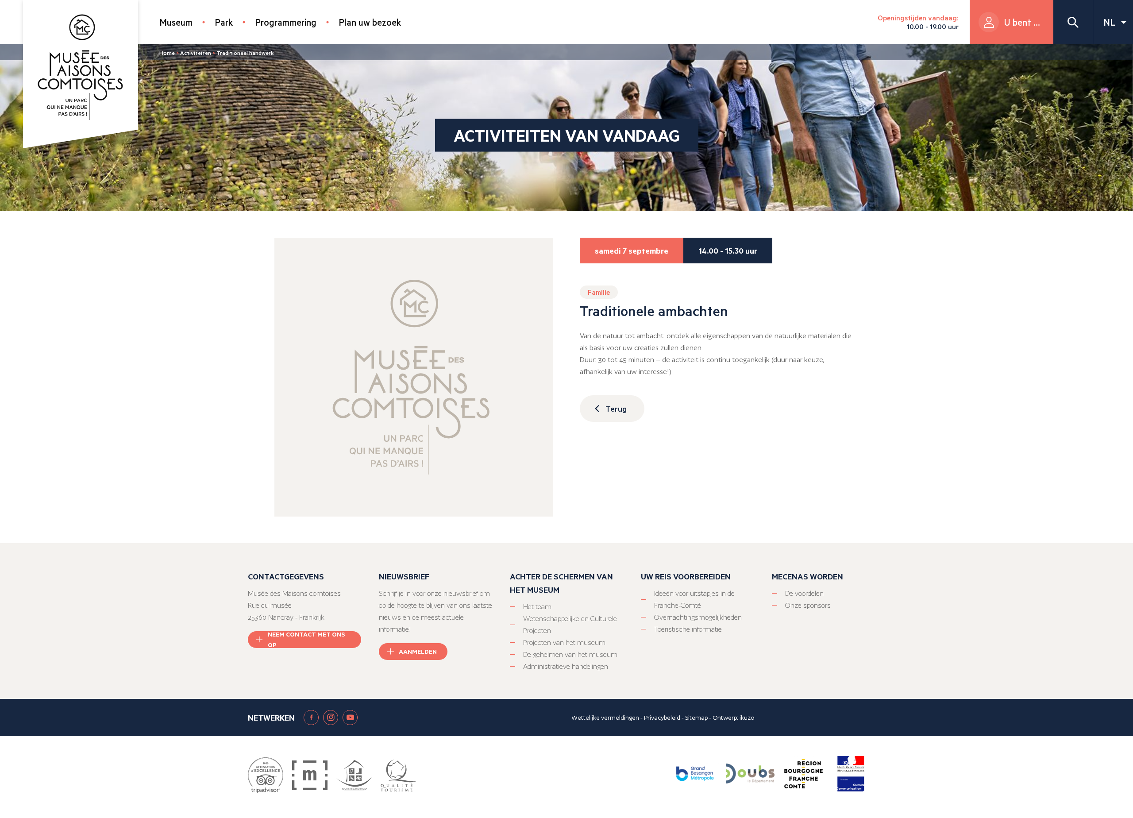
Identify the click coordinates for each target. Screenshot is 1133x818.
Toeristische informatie (688, 629)
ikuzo (747, 717)
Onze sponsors (808, 605)
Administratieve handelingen (565, 666)
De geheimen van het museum (570, 654)
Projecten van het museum (564, 642)
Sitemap (696, 717)
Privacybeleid (662, 717)
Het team (537, 606)
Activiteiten (195, 52)
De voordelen (804, 593)
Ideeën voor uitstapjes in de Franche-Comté (694, 599)
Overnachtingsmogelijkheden (698, 617)
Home (167, 52)
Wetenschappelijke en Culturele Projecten (570, 624)
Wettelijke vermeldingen (605, 717)
